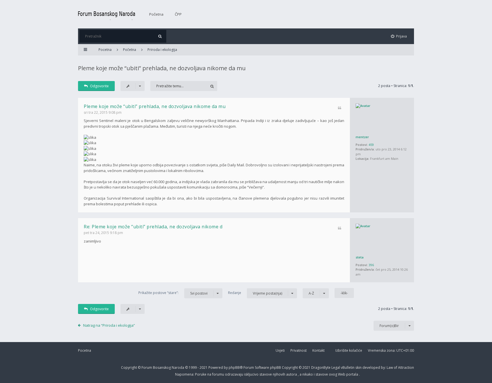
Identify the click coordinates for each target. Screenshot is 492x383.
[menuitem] (399, 36)
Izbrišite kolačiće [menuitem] (348, 350)
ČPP (178, 14)
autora (292, 374)
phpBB (276, 367)
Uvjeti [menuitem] (280, 350)
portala (352, 374)
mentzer (362, 137)
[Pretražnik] (159, 36)
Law (390, 367)
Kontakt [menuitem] (318, 350)
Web (342, 374)
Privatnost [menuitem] (298, 350)
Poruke (201, 374)
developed (371, 367)
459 (371, 144)
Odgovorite (99, 86)
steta (360, 257)
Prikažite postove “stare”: (173, 292)
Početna (156, 14)
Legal (336, 367)
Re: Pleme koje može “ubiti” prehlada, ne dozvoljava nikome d (153, 226)
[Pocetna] (106, 14)
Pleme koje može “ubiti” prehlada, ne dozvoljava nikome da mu (162, 68)
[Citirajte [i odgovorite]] (339, 108)
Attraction (406, 367)
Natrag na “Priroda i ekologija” (109, 325)
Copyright (129, 367)
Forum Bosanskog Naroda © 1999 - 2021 (175, 367)
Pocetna (84, 350)
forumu (218, 374)
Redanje (255, 292)
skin (358, 367)
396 (371, 265)
